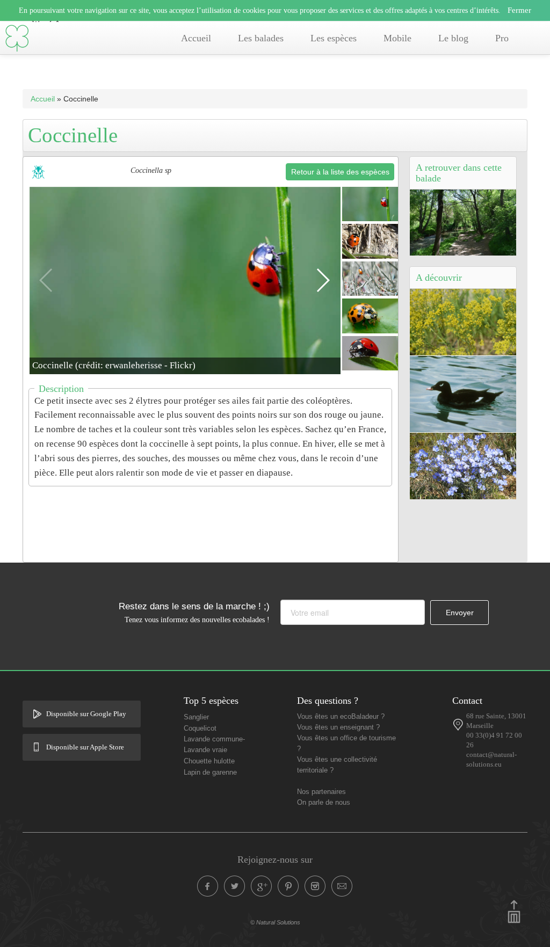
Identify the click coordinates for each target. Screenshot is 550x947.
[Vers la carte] (458, 724)
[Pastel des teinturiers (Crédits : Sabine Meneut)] (463, 321)
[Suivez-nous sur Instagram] (315, 886)
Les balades (261, 38)
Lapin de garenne (210, 772)
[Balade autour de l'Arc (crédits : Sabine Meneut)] (463, 221)
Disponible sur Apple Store (85, 747)
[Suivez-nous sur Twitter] (234, 886)
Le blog (453, 38)
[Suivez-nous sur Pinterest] (288, 886)
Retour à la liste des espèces (340, 171)
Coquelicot (200, 728)
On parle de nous (323, 802)
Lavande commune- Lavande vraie (214, 744)
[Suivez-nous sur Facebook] (208, 886)
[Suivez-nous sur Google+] (261, 886)
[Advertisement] (218, 517)
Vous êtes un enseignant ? (338, 727)
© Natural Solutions (275, 922)
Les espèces (333, 38)
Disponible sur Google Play (86, 714)
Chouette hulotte (209, 761)
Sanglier (196, 717)
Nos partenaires (321, 792)
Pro (502, 38)
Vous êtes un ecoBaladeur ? (341, 716)
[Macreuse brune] (463, 393)
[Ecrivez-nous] (342, 886)
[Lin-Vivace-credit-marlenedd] (463, 465)
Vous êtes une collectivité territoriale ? (337, 765)
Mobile (397, 38)
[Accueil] (17, 38)
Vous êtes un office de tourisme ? (346, 743)
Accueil (196, 38)
